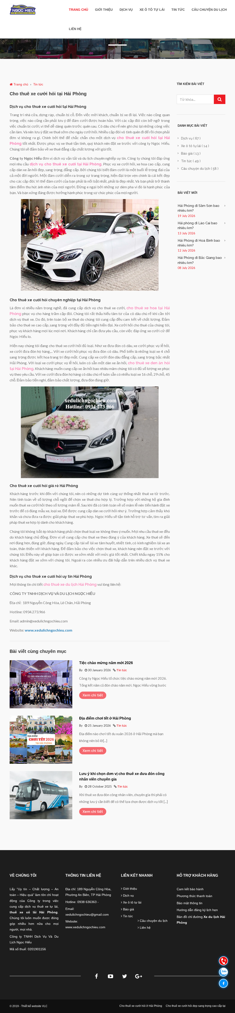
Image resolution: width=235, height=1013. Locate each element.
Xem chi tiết (93, 695)
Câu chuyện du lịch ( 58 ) (199, 168)
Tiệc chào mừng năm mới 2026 (106, 663)
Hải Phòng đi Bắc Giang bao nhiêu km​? (200, 260)
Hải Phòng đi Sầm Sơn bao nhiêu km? (198, 208)
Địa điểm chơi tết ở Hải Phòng (105, 718)
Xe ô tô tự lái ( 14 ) (195, 146)
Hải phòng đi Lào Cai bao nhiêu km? (197, 225)
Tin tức (178, 9)
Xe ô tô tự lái (152, 9)
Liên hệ (75, 29)
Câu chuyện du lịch (209, 9)
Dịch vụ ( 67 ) (191, 138)
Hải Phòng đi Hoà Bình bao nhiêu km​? (199, 242)
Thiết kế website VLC (34, 1006)
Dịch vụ (126, 9)
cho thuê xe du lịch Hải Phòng (70, 584)
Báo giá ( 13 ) (191, 153)
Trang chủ (78, 9)
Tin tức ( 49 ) (191, 161)
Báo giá (128, 909)
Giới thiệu (104, 9)
